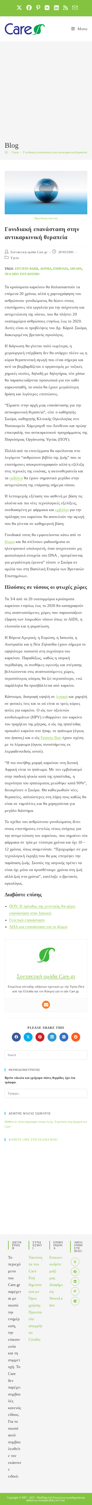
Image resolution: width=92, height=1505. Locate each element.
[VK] (75, 1301)
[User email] (46, 1005)
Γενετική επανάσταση (27, 920)
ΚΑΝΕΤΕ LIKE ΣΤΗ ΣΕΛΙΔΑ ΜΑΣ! (33, 1139)
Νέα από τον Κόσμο (22, 274)
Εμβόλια (60, 268)
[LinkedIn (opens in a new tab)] (56, 7)
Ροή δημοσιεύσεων (35, 1285)
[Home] (6, 152)
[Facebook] (75, 1271)
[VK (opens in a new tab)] (47, 7)
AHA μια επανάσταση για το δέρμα (38, 926)
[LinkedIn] (75, 1281)
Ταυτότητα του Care (35, 1264)
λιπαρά (76, 268)
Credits (34, 1339)
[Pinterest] (75, 1291)
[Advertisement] (46, 92)
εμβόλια (16, 478)
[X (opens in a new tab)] (19, 7)
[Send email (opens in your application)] (74, 7)
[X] (75, 1262)
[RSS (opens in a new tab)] (65, 7)
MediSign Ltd (44, 1497)
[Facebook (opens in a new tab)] (29, 7)
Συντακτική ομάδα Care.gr (28, 252)
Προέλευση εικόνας (46, 218)
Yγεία (14, 258)
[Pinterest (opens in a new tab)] (38, 7)
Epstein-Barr (26, 268)
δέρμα (46, 268)
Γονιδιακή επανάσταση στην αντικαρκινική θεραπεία (55, 152)
